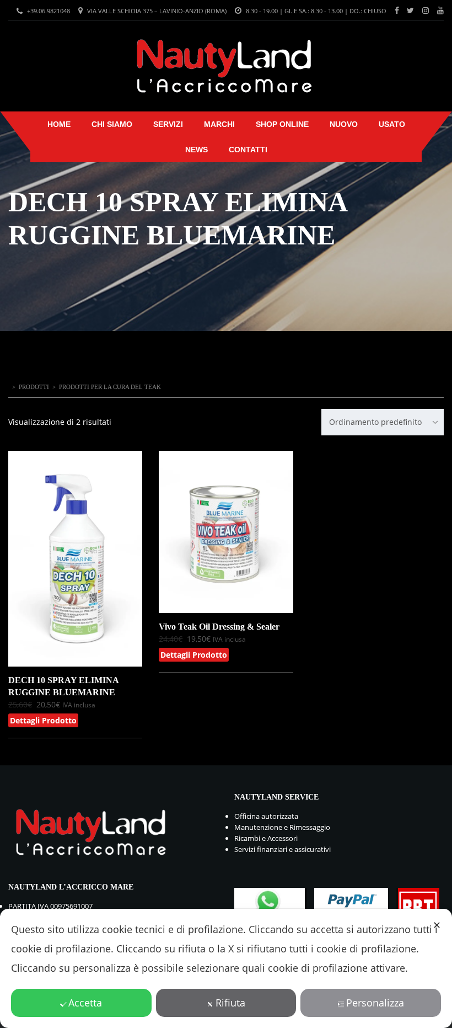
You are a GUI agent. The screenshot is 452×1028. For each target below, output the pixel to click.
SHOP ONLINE (282, 124)
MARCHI (219, 124)
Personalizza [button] (375, 1002)
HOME (59, 124)
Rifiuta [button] (230, 1002)
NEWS (196, 149)
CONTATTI (248, 149)
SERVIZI (168, 124)
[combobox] (382, 422)
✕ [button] (437, 924)
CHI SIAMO (112, 124)
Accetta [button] (85, 1002)
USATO (392, 124)
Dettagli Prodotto (43, 720)
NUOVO (344, 124)
